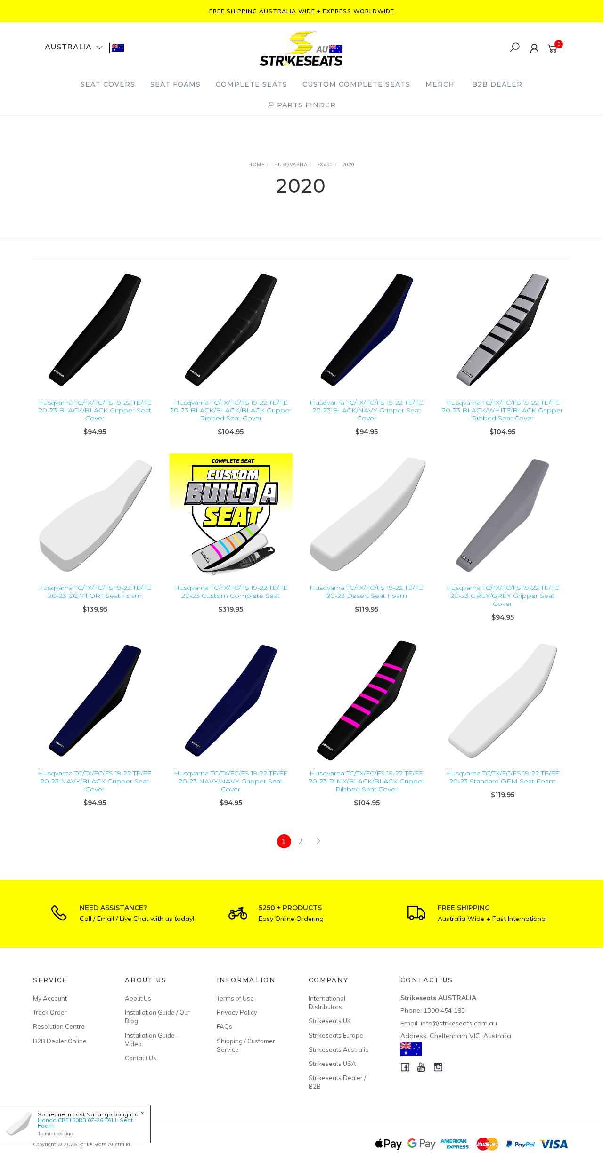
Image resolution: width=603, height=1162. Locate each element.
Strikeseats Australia (339, 1049)
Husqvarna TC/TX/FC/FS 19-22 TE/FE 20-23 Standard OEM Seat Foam (503, 777)
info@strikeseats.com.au (459, 1023)
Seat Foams (175, 84)
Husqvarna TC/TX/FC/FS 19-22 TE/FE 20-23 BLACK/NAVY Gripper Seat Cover (367, 410)
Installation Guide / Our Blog (157, 1017)
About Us (138, 998)
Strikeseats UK (330, 1021)
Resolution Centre (59, 1026)
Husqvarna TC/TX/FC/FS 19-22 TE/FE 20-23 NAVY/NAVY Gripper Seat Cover (231, 781)
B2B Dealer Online (60, 1041)
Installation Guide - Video (152, 1040)
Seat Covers (108, 84)
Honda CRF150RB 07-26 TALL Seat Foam (85, 1122)
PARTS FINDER (305, 105)
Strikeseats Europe (336, 1035)
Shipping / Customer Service (246, 1045)
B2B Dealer (497, 84)
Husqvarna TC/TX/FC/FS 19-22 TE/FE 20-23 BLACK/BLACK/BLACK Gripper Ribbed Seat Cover (231, 410)
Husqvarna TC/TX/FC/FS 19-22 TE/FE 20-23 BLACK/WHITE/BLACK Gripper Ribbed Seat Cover (502, 410)
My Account (50, 998)
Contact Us (140, 1058)
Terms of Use (235, 998)
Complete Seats (251, 84)
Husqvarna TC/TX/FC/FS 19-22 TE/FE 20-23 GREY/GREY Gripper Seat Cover (503, 595)
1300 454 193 (444, 1010)
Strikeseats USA (332, 1063)
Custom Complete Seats (356, 84)
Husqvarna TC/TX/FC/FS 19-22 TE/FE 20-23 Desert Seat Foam (367, 591)
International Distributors (327, 1002)
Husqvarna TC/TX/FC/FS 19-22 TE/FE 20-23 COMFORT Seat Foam (95, 591)
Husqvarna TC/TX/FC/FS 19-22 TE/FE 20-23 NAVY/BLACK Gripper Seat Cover (95, 781)
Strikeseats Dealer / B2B (337, 1082)
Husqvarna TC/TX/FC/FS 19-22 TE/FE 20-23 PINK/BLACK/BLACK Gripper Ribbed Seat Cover (366, 781)
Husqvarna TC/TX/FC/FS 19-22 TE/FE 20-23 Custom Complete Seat (231, 591)
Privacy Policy (237, 1012)
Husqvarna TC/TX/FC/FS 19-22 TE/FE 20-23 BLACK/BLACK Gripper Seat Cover (95, 410)
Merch (440, 84)
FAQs (224, 1026)
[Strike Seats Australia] (301, 47)
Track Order (50, 1012)
